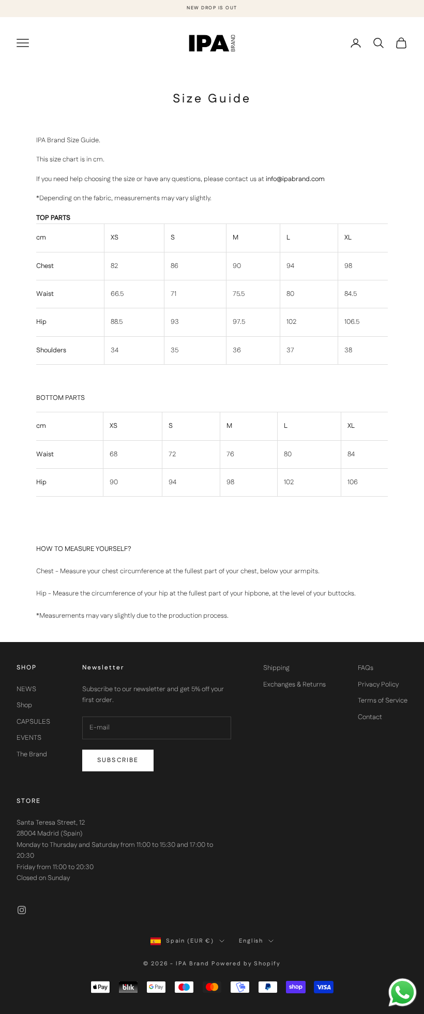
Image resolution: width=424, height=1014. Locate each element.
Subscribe (118, 760)
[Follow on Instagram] (22, 910)
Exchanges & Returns (294, 684)
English (251, 941)
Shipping (276, 668)
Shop (24, 705)
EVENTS (29, 737)
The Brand (32, 754)
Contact (370, 717)
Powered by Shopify (246, 964)
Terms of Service (382, 700)
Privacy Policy (378, 684)
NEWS (26, 689)
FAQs (365, 668)
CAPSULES (33, 721)
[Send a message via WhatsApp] (402, 992)
